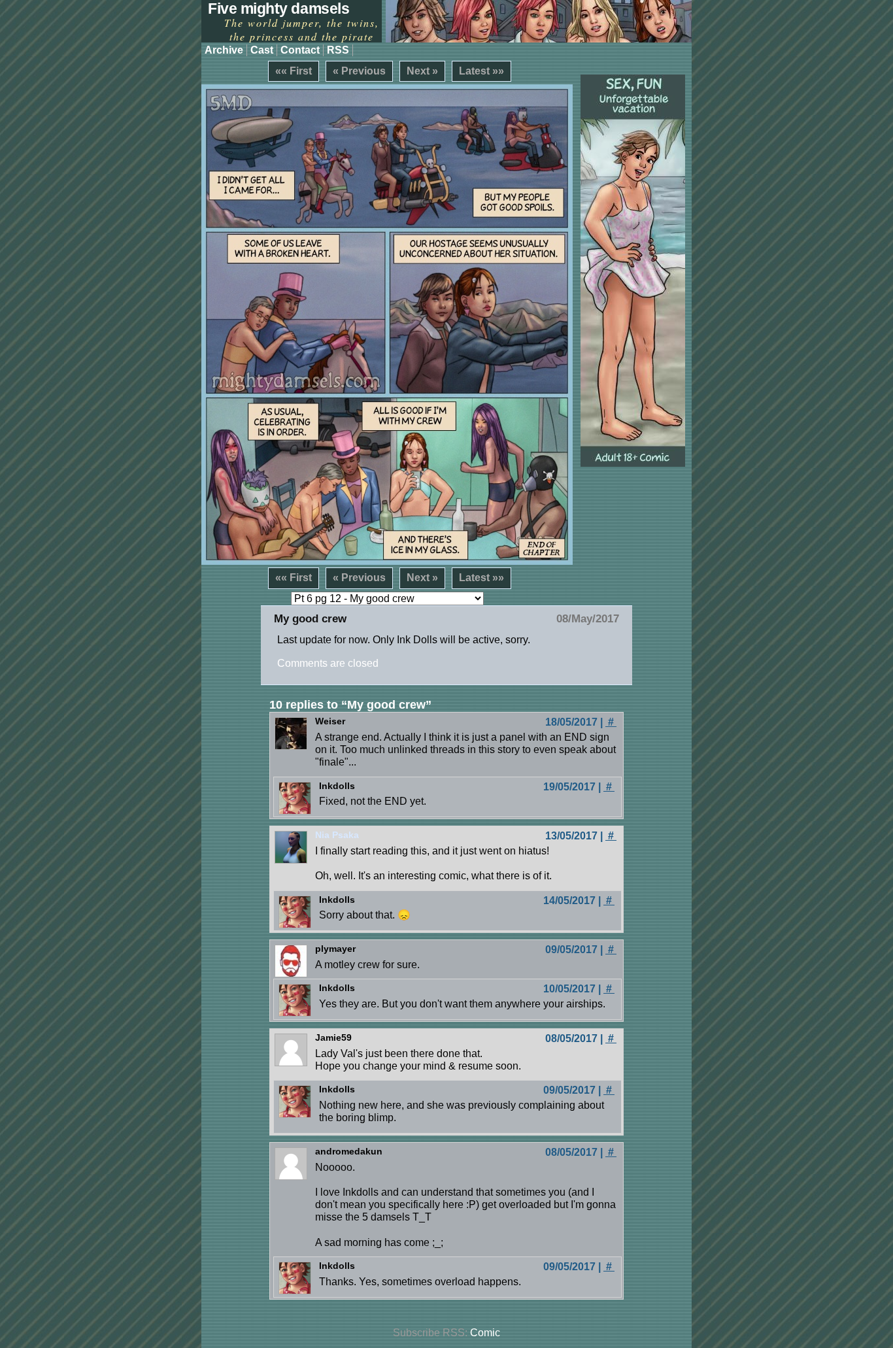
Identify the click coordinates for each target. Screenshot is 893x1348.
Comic (485, 1332)
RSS (338, 50)
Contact (300, 50)
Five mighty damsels (278, 8)
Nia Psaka (337, 835)
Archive (224, 50)
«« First (293, 70)
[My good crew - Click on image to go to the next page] (387, 324)
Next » (422, 70)
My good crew (310, 619)
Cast (261, 50)
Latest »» (481, 70)
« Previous (359, 70)
